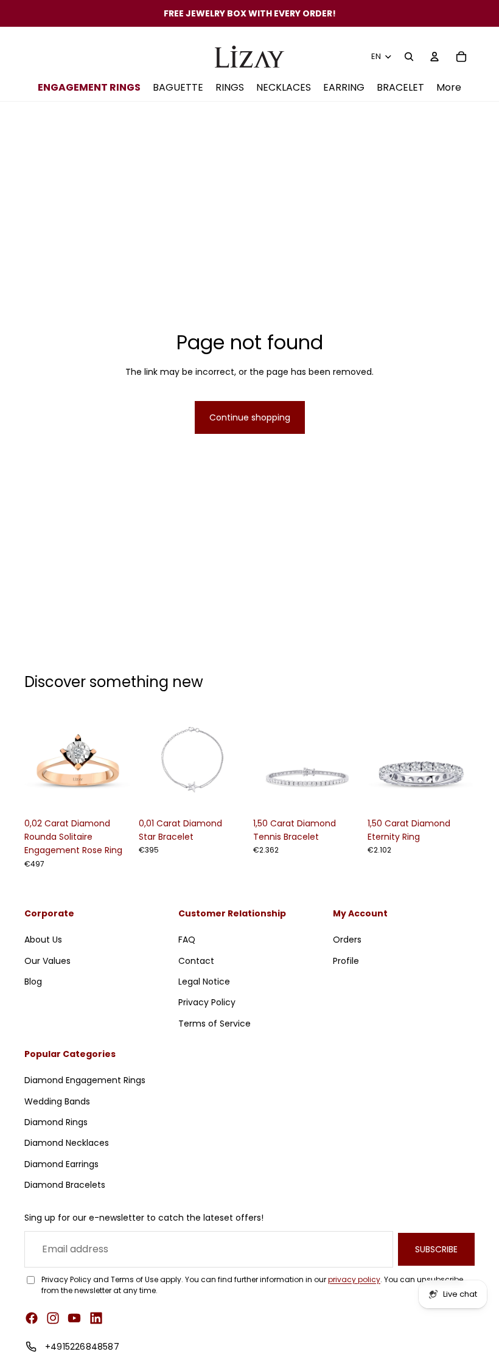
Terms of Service (214, 1023)
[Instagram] (53, 1318)
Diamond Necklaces (66, 1143)
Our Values (47, 960)
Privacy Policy (207, 1002)
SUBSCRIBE (436, 1249)
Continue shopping (249, 417)
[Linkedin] (96, 1318)
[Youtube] (74, 1318)
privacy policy (354, 1279)
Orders (347, 939)
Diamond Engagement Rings (84, 1080)
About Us (43, 939)
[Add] (113, 793)
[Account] (434, 56)
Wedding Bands (57, 1101)
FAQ (186, 939)
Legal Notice (204, 981)
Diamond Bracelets (64, 1185)
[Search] (409, 56)
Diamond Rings (56, 1122)
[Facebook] (31, 1318)
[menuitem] (448, 88)
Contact (196, 960)
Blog (33, 981)
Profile (346, 960)
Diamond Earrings (61, 1164)
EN (376, 56)
